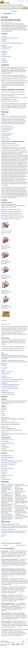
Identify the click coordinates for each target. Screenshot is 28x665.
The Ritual (5, 545)
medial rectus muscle (5, 247)
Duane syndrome (5, 441)
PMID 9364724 (4, 502)
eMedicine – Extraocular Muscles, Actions (10, 524)
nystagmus (3, 402)
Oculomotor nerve (12, 346)
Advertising (12, 642)
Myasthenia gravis (15, 424)
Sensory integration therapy (7, 603)
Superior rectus (4, 215)
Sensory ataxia (4, 578)
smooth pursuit (4, 109)
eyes (4, 26)
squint (2, 403)
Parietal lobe (4, 360)
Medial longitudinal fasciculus (7, 392)
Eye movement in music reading (8, 464)
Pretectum (3, 371)
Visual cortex (4, 365)
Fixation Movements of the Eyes (8, 529)
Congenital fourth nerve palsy (7, 439)
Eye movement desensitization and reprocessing (11, 460)
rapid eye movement (22, 29)
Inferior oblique (4, 216)
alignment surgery (15, 422)
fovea (18, 157)
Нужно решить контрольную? (14, 543)
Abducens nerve (12, 350)
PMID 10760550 (4, 512)
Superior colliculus (5, 373)
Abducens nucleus (20, 350)
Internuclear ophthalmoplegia (7, 443)
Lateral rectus (4, 209)
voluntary (13, 25)
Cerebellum (3, 367)
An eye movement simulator (7, 531)
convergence (20, 107)
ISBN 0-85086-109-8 (19, 509)
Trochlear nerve (12, 348)
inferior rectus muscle (6, 262)
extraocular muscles (12, 197)
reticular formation (15, 379)
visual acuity (4, 157)
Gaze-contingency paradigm (7, 468)
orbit (4, 197)
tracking (21, 26)
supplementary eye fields (10, 357)
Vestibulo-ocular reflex (6, 129)
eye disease (4, 595)
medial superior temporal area (16, 361)
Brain (2, 352)
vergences (9, 118)
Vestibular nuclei (4, 390)
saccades (8, 78)
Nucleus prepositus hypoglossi (7, 394)
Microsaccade (4, 470)
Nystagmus (3, 445)
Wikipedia (14, 11)
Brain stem (3, 376)
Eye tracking (4, 466)
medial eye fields (21, 355)
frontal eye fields (11, 355)
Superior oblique (4, 218)
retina (20, 67)
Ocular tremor (4, 471)
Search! (25, 7)
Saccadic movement (5, 135)
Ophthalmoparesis (5, 446)
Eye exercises (4, 459)
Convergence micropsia (6, 455)
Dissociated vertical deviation (7, 457)
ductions (24, 116)
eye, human (4, 586)
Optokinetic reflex (5, 131)
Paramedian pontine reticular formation (9, 381)
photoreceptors (17, 68)
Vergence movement (5, 138)
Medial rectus (4, 211)
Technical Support (7, 642)
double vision (18, 190)
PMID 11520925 (18, 518)
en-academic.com (5, 2)
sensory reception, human (7, 629)
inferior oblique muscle (6, 306)
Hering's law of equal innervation (8, 143)
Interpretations (7, 13)
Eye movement (4, 551)
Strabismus (3, 477)
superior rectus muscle (6, 276)
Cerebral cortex (4, 354)
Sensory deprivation (6, 621)
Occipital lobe (4, 363)
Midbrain (3, 370)
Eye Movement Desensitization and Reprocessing (12, 568)
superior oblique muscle (6, 291)
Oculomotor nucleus (15, 384)
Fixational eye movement (6, 126)
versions (3, 118)
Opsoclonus (3, 448)
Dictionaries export (3, 644)
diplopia (24, 400)
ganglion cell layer (10, 71)
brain (6, 68)
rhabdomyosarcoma (11, 428)
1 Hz (13, 173)
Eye (2, 536)
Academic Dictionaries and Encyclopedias (11, 5)
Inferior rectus (4, 213)
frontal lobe (24, 80)
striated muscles (17, 193)
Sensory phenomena (6, 613)
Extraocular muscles (11, 204)
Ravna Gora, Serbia (21, 545)
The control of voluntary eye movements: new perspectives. (7, 486)
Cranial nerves (4, 382)
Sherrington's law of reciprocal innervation (10, 145)
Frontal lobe (4, 355)
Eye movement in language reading (9, 462)
